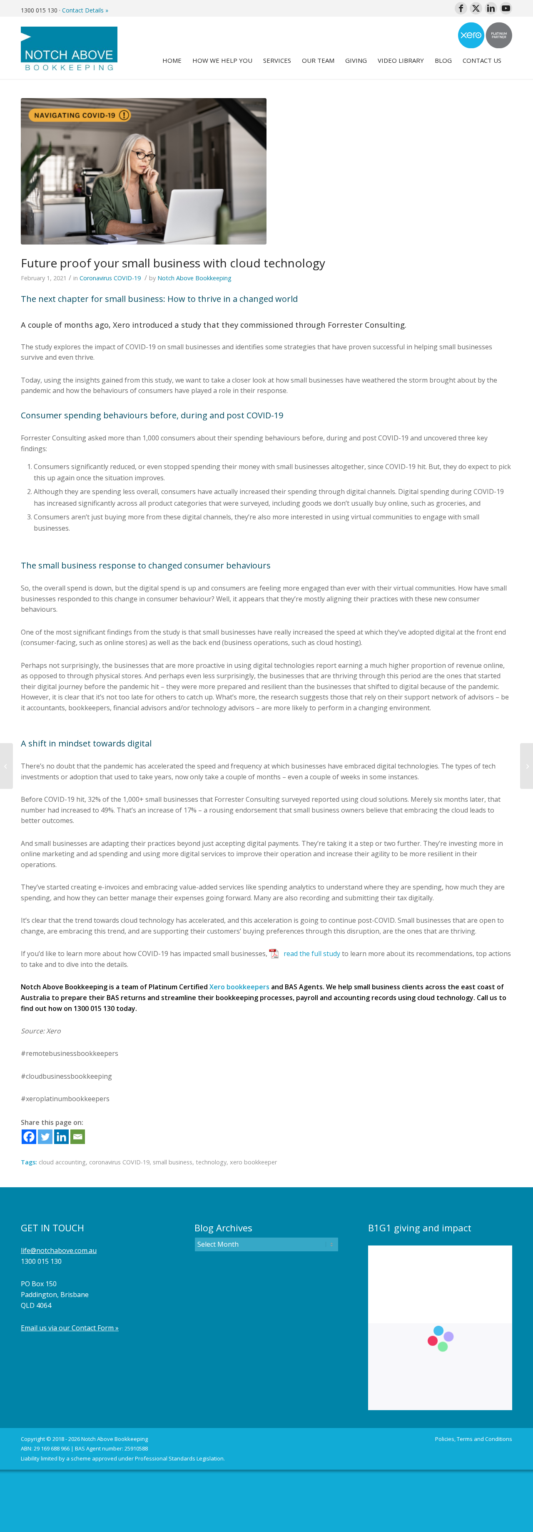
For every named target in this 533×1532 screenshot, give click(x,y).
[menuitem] (172, 60)
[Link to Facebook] (461, 8)
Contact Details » (85, 10)
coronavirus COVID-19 (119, 1162)
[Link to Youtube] (506, 8)
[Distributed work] (526, 766)
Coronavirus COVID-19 (110, 278)
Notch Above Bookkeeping (194, 278)
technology (211, 1162)
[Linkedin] (61, 1136)
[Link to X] (476, 8)
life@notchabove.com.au (59, 1250)
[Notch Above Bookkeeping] (69, 48)
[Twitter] (45, 1136)
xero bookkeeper (253, 1162)
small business (172, 1162)
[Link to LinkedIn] (491, 8)
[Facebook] (29, 1136)
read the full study (312, 953)
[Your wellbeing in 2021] (6, 766)
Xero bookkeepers (239, 986)
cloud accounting (62, 1162)
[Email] (77, 1136)
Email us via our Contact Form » (70, 1327)
